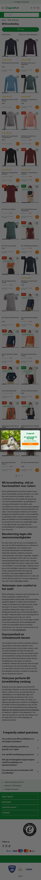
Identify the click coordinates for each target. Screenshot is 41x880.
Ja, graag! (30, 444)
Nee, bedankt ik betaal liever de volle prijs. (30, 446)
